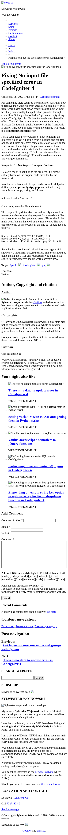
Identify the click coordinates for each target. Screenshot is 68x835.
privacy (41, 830)
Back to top (7, 626)
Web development (49, 96)
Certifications (15, 33)
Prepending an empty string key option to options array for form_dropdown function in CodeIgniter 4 (36, 496)
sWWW (37, 302)
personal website (44, 771)
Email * (5, 526)
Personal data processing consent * (20, 585)
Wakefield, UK (21, 797)
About (11, 39)
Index (11, 51)
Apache (13, 265)
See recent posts (24, 626)
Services (13, 23)
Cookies (27, 830)
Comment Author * (12, 520)
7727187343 (14, 803)
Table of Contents (11, 63)
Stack (11, 26)
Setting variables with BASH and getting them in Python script (37, 418)
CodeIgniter (29, 265)
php (44, 265)
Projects (12, 29)
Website (5, 533)
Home (11, 45)
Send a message (10, 809)
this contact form (50, 784)
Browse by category (46, 626)
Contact (12, 36)
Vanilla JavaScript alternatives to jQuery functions (32, 441)
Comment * (7, 539)
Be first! (51, 611)
